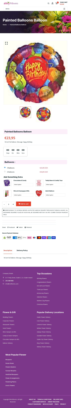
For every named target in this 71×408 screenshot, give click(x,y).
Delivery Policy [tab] (22, 250)
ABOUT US (32, 399)
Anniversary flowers (43, 293)
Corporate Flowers (8, 321)
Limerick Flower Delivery (44, 324)
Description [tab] (8, 250)
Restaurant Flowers (8, 324)
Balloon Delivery (8, 343)
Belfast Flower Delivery (44, 328)
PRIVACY (63, 404)
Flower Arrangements (12, 378)
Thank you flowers (42, 289)
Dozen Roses (10, 363)
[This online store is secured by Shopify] (7, 237)
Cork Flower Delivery (43, 321)
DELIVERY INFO (58, 399)
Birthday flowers (42, 278)
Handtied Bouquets (12, 374)
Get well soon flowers (43, 286)
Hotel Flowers (7, 328)
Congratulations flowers (44, 282)
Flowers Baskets (11, 367)
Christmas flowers (42, 304)
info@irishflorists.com (11, 284)
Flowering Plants (11, 382)
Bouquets (9, 359)
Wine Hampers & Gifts (9, 332)
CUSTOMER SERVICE (39, 402)
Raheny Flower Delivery (44, 347)
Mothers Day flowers (43, 301)
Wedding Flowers (8, 317)
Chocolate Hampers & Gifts (11, 339)
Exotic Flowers (10, 385)
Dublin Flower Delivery (43, 317)
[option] (35, 73)
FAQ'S (56, 404)
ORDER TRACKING (53, 402)
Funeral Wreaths (11, 371)
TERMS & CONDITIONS (44, 399)
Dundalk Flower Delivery (44, 336)
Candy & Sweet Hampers (10, 336)
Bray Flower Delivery (43, 343)
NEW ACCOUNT (48, 404)
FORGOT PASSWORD (34, 404)
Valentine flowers (42, 297)
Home (5, 25)
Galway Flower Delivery (44, 332)
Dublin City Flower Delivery (45, 339)
